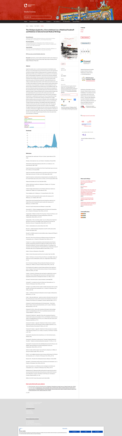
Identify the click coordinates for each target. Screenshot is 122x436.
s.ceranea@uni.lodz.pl (30, 408)
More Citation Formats (66, 94)
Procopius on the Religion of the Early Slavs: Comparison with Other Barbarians (88, 182)
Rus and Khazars (84, 186)
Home (25, 21)
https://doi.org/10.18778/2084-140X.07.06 (36, 53)
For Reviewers (66, 21)
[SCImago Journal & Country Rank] (88, 115)
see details (31, 127)
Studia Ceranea (30, 12)
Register (92, 0)
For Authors (57, 21)
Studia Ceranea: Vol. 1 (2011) (70, 386)
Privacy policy (65, 428)
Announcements (33, 21)
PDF (64, 63)
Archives (31, 26)
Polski (82, 31)
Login (96, 0)
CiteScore (89, 121)
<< (26, 392)
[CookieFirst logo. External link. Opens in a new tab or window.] (19, 429)
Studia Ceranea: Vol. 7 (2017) (45, 390)
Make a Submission (85, 37)
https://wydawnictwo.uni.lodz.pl (32, 418)
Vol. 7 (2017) (37, 26)
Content (48, 21)
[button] (21, 428)
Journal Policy (76, 21)
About (41, 21)
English (82, 29)
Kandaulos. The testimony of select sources (55, 386)
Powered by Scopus (87, 126)
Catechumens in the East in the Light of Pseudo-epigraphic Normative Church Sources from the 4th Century (88, 204)
